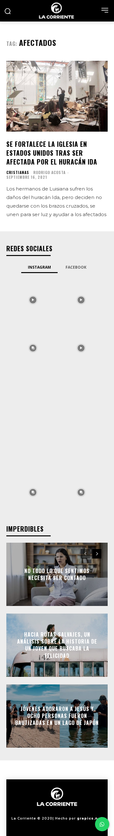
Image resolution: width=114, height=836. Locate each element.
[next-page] (96, 553)
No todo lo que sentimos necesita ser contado (57, 574)
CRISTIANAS (17, 172)
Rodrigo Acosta (49, 172)
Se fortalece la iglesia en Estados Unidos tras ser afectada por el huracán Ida (51, 152)
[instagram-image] (33, 299)
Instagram (39, 267)
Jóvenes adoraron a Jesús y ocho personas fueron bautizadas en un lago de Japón (57, 716)
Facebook (76, 267)
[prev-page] (85, 553)
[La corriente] (57, 10)
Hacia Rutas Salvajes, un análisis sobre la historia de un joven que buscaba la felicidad (57, 645)
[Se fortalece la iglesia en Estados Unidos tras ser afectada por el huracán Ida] (57, 96)
